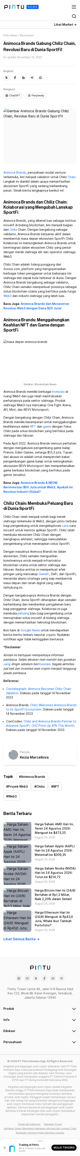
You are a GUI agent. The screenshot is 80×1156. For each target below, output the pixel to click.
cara (65, 525)
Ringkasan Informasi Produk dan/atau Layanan (40, 1132)
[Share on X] (6, 78)
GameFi (44, 574)
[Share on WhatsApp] (41, 78)
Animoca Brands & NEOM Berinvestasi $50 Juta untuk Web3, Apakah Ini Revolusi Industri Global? (38, 487)
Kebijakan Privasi (53, 1124)
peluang (23, 613)
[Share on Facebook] (15, 78)
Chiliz (13, 229)
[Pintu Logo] (21, 7)
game (47, 426)
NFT (33, 426)
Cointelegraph (16, 689)
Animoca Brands (14, 172)
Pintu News (10, 35)
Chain (72, 177)
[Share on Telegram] (32, 78)
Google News (30, 630)
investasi (58, 391)
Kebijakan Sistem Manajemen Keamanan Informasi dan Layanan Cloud (40, 1128)
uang (6, 664)
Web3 (7, 296)
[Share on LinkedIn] (23, 78)
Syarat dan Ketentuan (29, 1124)
